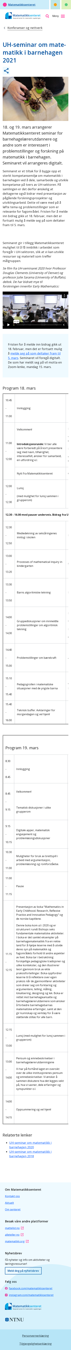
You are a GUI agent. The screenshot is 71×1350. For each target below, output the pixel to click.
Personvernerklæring (35, 1336)
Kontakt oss (12, 1196)
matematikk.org (15, 1241)
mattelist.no (12, 1228)
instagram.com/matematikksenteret (31, 1295)
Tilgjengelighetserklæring (35, 1344)
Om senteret (12, 1209)
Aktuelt (9, 1203)
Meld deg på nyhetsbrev (23, 1271)
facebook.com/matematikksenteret (30, 1288)
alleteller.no (12, 1235)
